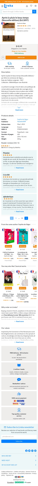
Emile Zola (8, 297)
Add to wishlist (23, 31)
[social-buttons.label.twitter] (29, 451)
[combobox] (17, 11)
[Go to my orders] (27, 6)
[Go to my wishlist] (31, 6)
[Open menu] (2, 6)
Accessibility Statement (24, 473)
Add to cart (21, 57)
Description (5, 72)
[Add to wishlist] (3, 57)
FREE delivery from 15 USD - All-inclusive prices (19, 1)
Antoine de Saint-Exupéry (22, 298)
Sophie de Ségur (21, 23)
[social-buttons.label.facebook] (26, 451)
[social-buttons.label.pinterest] (35, 451)
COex (23, 480)
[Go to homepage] (8, 6)
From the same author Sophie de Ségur (15, 224)
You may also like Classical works (13, 266)
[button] (20, 25)
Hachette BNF (21, 121)
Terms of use (12, 473)
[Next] (26, 218)
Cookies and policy (19, 471)
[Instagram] (32, 451)
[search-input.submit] (34, 11)
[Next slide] (33, 244)
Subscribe (19, 441)
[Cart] (35, 5)
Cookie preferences (7, 471)
